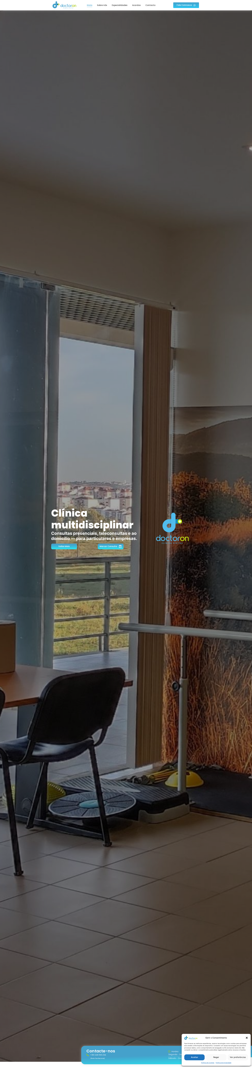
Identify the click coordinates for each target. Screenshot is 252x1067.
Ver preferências (238, 1057)
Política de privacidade (223, 1063)
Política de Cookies (207, 1063)
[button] (246, 1037)
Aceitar (194, 1057)
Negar (216, 1057)
